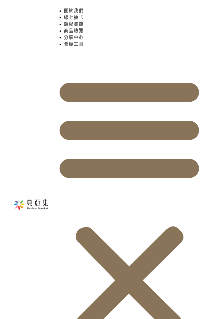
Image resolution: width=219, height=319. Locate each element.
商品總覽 (74, 30)
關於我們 (74, 10)
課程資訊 (74, 24)
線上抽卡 (74, 17)
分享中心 (74, 37)
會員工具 (74, 44)
